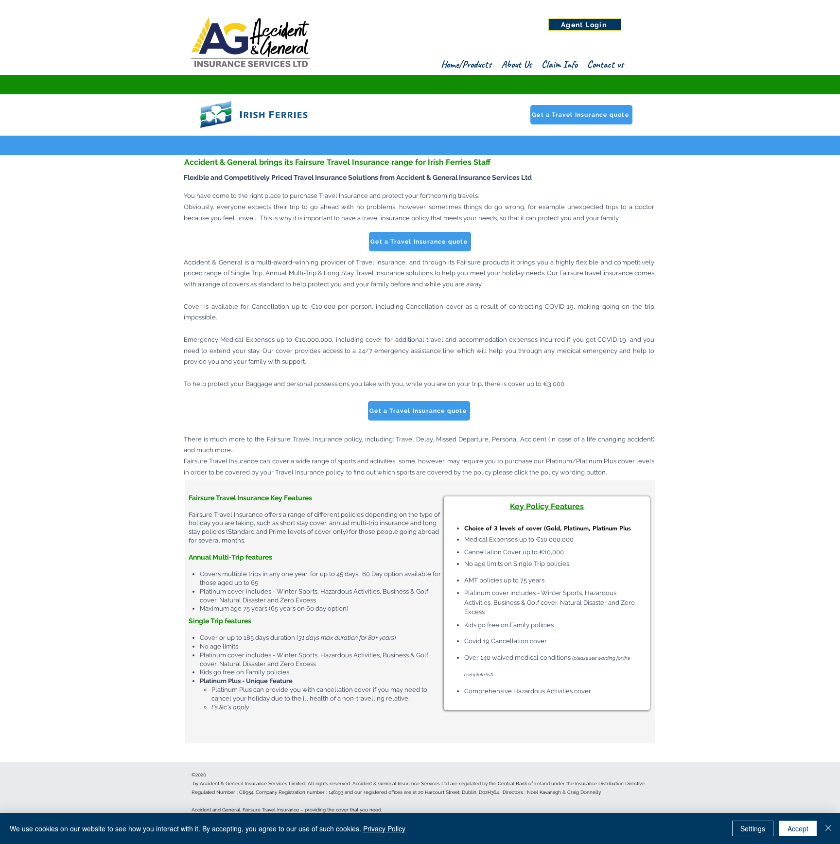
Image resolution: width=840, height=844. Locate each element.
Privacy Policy (384, 828)
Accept (798, 828)
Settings (752, 828)
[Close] (828, 828)
